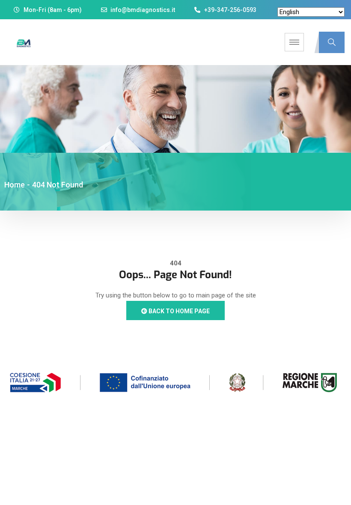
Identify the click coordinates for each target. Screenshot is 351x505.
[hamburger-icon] (294, 42)
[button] (332, 42)
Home (14, 184)
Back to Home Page (178, 311)
